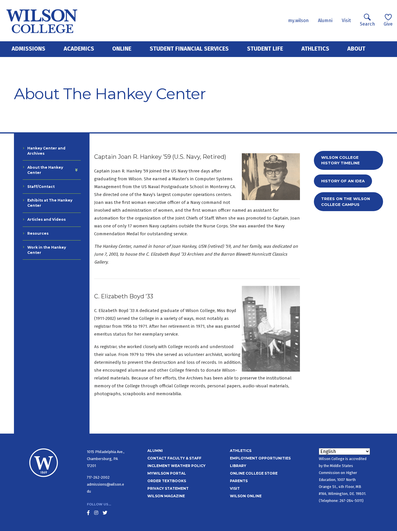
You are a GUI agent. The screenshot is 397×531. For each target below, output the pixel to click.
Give (388, 24)
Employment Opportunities (260, 458)
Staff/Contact (41, 186)
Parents (239, 481)
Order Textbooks (166, 481)
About (356, 48)
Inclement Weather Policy (176, 466)
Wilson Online (246, 496)
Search (367, 24)
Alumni (325, 20)
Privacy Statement (168, 488)
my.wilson (298, 20)
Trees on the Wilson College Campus (345, 201)
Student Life (265, 48)
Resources (38, 233)
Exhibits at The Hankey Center (49, 203)
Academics (79, 48)
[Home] (42, 21)
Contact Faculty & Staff (174, 458)
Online (121, 48)
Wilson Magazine (166, 496)
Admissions (28, 48)
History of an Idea (343, 181)
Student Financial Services (189, 48)
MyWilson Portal (166, 473)
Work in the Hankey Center (46, 250)
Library (238, 466)
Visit (346, 20)
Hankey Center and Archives (46, 151)
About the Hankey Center (45, 170)
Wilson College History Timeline (340, 160)
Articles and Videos (46, 219)
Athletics (315, 48)
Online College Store (254, 473)
